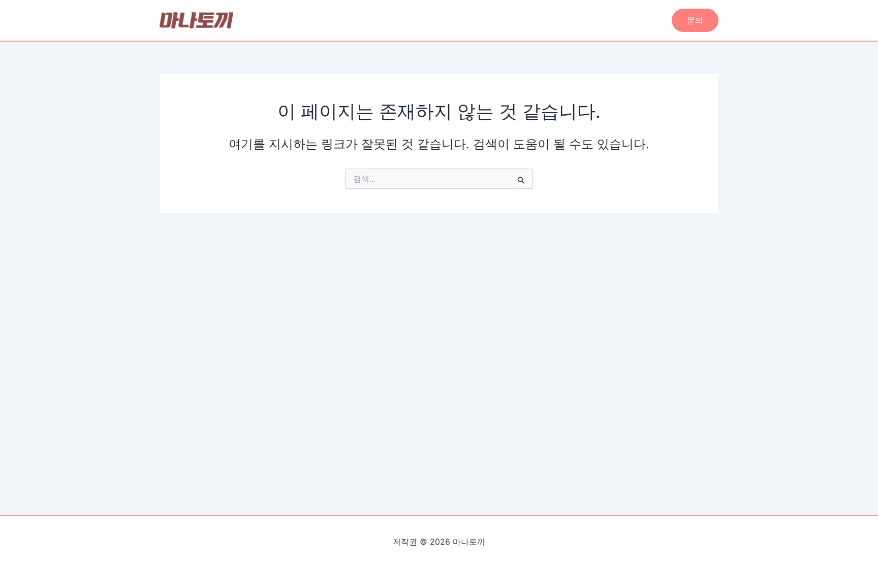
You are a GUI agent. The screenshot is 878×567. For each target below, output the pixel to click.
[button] (695, 20)
